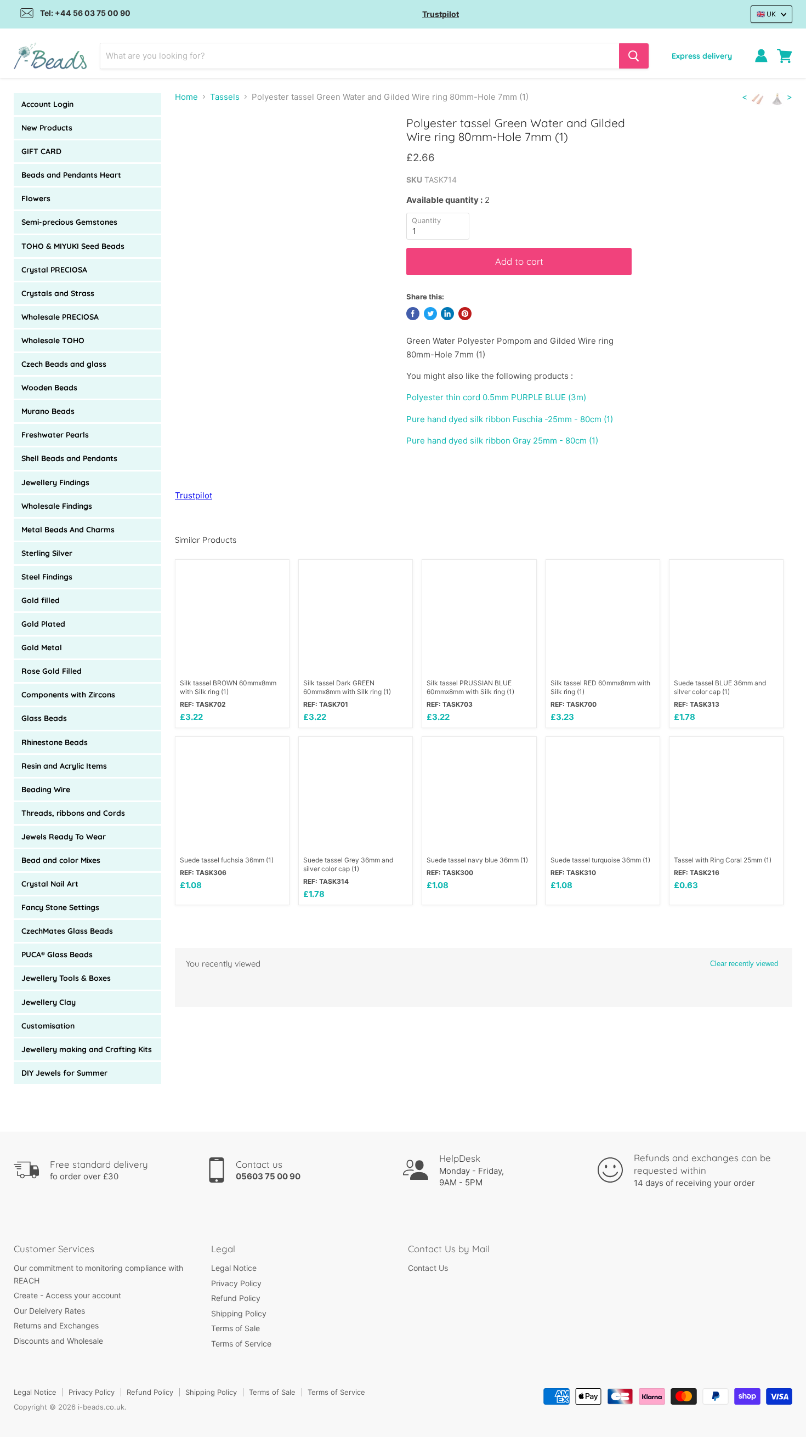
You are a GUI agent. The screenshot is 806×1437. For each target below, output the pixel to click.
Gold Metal (41, 647)
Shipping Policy (238, 1313)
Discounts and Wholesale (58, 1340)
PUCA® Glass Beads (57, 954)
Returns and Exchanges (56, 1325)
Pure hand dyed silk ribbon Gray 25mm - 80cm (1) (502, 440)
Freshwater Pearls (55, 435)
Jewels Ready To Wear (63, 837)
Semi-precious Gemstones (69, 222)
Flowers (35, 198)
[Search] (634, 56)
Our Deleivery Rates (49, 1310)
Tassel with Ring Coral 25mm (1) (722, 860)
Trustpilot (440, 14)
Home (186, 96)
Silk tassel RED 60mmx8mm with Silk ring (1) (600, 687)
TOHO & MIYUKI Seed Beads (72, 246)
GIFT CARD (41, 151)
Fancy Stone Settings (60, 907)
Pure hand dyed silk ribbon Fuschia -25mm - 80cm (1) (509, 419)
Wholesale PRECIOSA (60, 317)
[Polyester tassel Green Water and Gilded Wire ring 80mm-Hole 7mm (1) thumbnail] (195, 147)
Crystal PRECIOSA (54, 270)
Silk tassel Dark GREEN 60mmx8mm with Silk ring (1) (347, 687)
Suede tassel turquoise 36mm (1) (600, 860)
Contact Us (428, 1268)
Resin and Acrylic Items (64, 766)
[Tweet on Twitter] (430, 313)
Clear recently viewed (744, 963)
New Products (46, 128)
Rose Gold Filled (51, 671)
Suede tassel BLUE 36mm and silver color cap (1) (720, 687)
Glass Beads (44, 718)
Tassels (225, 96)
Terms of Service (241, 1343)
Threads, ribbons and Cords (73, 813)
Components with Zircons (68, 695)
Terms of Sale (235, 1328)
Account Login (47, 104)
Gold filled (40, 600)
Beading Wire (45, 789)
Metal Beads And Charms (68, 530)
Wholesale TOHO (52, 340)
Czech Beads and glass (63, 364)
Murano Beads (48, 411)
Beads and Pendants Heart (71, 175)
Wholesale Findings (56, 506)
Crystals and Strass (57, 293)
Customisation (48, 1026)
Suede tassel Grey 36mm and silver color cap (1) (348, 864)
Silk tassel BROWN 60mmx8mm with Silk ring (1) (228, 687)
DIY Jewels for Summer (64, 1073)
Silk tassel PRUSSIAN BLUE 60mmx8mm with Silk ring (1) (470, 687)
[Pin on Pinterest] (465, 313)
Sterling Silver (46, 553)
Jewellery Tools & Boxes (66, 978)
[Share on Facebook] (412, 313)
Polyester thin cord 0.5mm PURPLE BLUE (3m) (496, 397)
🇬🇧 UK (766, 14)
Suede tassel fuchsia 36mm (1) (227, 860)
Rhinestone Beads (54, 742)
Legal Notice (234, 1268)
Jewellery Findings (55, 482)
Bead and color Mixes (60, 860)
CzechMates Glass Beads (67, 931)
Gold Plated (43, 624)
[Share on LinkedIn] (447, 313)
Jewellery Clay (48, 1002)
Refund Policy (235, 1298)
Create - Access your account (67, 1295)
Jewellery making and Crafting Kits (86, 1049)
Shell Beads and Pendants (69, 458)
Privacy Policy (236, 1283)
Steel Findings (46, 577)
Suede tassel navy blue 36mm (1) (477, 860)
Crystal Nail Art (49, 884)
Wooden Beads (49, 388)
